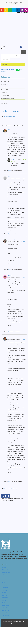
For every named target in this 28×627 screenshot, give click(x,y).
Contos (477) (4, 84)
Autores (4, 592)
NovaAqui (9, 275)
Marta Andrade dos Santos (14, 240)
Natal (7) (3, 101)
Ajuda (3, 602)
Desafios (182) (4, 92)
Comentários (5, 59)
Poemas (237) (4, 87)
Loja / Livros (5, 610)
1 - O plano (22, 131)
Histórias (10, 56)
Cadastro (21, 2)
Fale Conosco (5, 615)
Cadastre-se (6, 572)
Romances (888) (5, 81)
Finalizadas (16, 2)
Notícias (4, 612)
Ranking (4, 590)
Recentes (10, 2)
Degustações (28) (5, 95)
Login (3, 46)
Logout (5, 575)
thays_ (9, 129)
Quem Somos (5, 605)
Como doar (5, 607)
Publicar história (14, 3)
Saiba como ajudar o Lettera (7, 70)
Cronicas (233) (4, 89)
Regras (4, 600)
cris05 (8, 176)
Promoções (5, 597)
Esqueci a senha (7, 570)
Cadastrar (4, 48)
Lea (8, 337)
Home (6, 2)
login (9, 170)
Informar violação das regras (10, 488)
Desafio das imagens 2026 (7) (8, 98)
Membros (4, 595)
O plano (16, 56)
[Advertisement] (14, 29)
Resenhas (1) (4, 103)
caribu (16, 111)
